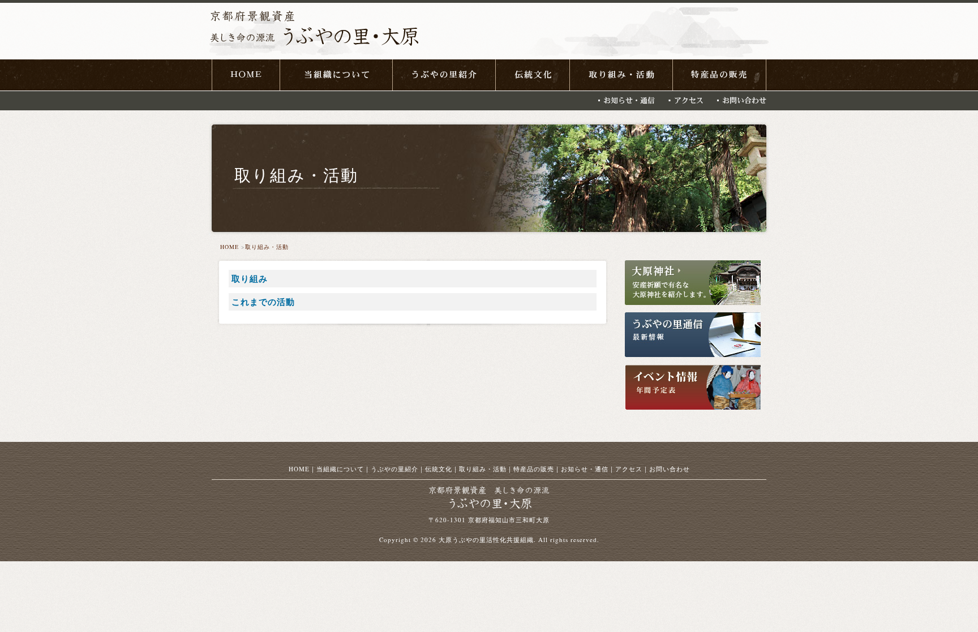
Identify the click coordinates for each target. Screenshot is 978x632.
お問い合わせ (669, 469)
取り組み (249, 278)
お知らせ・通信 (584, 469)
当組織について (340, 469)
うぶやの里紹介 (394, 469)
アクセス (628, 469)
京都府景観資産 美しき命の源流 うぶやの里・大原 (314, 31)
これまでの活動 (263, 301)
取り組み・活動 (267, 247)
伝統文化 (438, 469)
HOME (229, 247)
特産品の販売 (533, 469)
